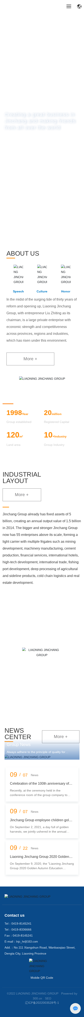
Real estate (42, 697)
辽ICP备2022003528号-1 (42, 1002)
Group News (19, 744)
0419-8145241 (21, 923)
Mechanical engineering (42, 625)
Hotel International (42, 679)
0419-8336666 (21, 929)
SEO (48, 998)
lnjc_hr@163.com (27, 941)
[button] (38, 239)
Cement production (42, 643)
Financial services (41, 661)
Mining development (42, 608)
